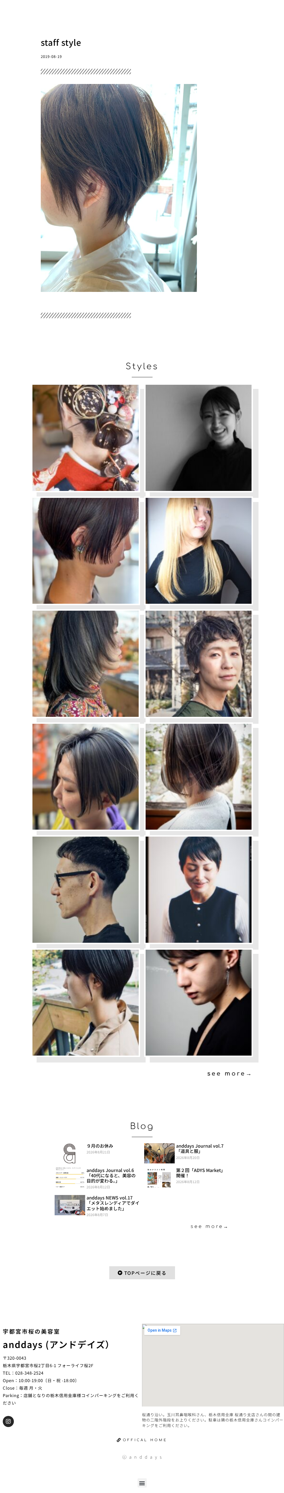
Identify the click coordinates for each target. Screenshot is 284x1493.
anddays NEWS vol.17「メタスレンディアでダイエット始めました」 (113, 1202)
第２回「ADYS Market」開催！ (200, 1173)
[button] (142, 1482)
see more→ (230, 1073)
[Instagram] (8, 1421)
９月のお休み (100, 1145)
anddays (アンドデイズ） (59, 1344)
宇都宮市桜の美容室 (31, 1331)
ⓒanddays (143, 1457)
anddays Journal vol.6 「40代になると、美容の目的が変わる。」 (111, 1175)
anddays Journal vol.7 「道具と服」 (200, 1148)
